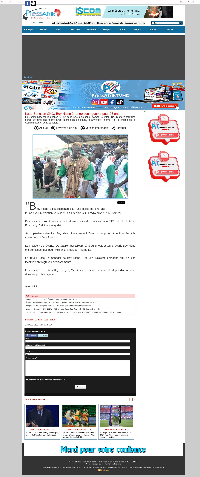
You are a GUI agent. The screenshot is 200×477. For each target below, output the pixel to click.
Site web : (29, 352)
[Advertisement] (104, 54)
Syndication (105, 470)
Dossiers (75, 29)
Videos (152, 29)
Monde (121, 29)
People (137, 29)
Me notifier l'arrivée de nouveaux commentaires (47, 379)
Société (43, 29)
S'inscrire (183, 2)
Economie (92, 29)
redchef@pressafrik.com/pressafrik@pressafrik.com (146, 467)
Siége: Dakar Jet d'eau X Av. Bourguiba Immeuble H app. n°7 (63, 467)
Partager (120, 127)
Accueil (43, 127)
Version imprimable (96, 127)
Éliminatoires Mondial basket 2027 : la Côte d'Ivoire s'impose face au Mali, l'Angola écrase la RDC (62, 302)
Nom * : (28, 339)
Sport (58, 29)
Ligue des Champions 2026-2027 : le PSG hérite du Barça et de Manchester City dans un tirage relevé (63, 309)
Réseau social (5, 2)
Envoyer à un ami (66, 127)
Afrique (106, 29)
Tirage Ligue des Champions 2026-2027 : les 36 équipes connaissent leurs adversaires (58, 306)
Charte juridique (92, 464)
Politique (28, 29)
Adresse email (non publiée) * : (37, 345)
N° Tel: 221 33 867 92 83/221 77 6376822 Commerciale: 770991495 (106, 467)
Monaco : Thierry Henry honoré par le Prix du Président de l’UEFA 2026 (54, 23)
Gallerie (169, 29)
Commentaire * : (31, 358)
